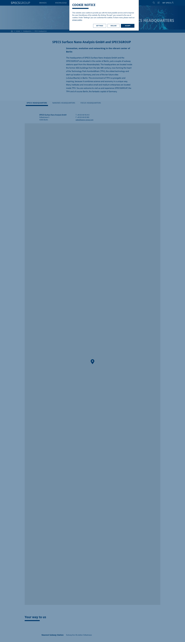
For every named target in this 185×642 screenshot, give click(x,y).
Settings (99, 25)
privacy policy (77, 20)
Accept (127, 25)
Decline (113, 25)
